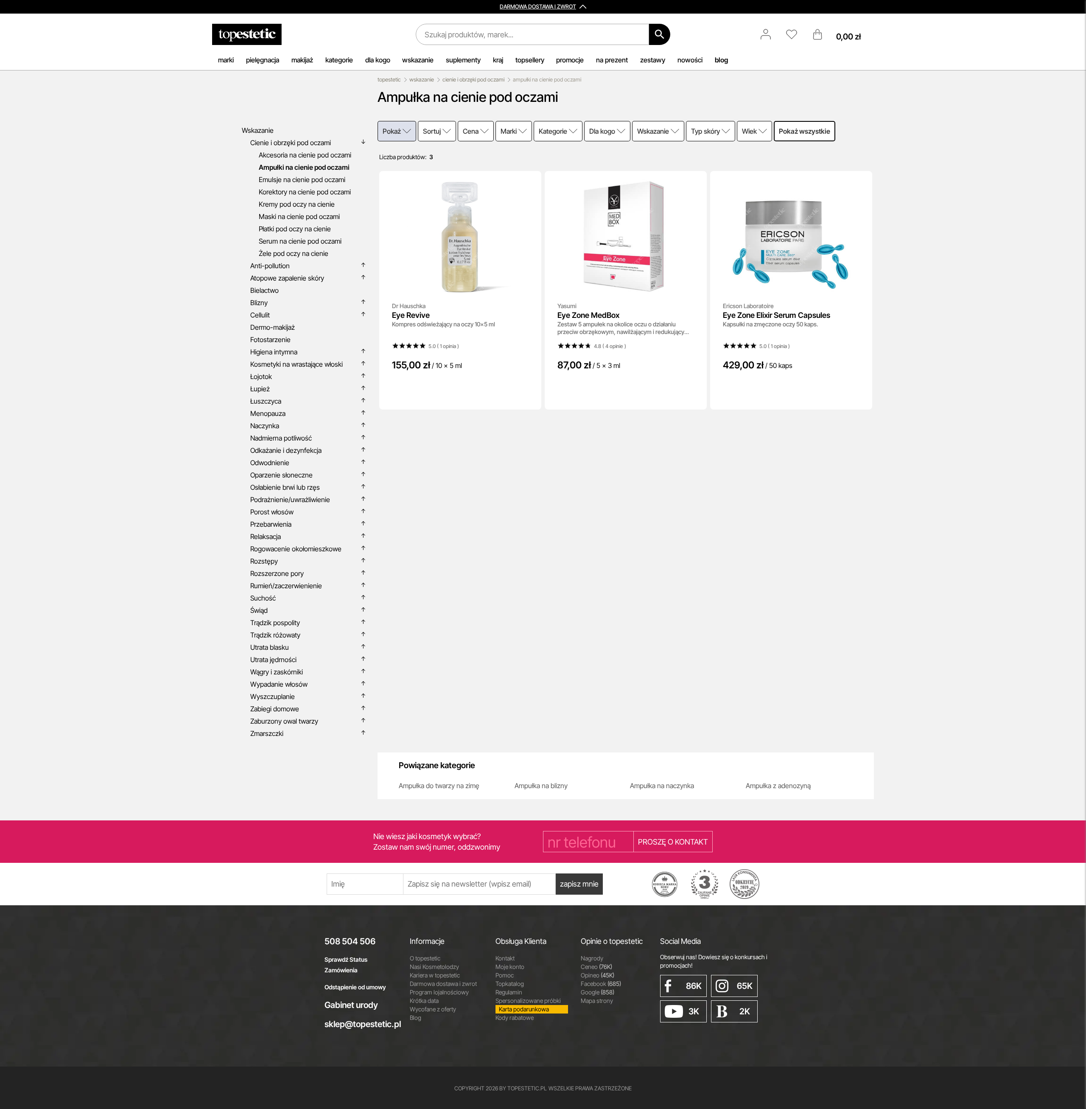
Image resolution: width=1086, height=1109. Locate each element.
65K (745, 986)
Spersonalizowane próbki (528, 1000)
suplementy (463, 60)
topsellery (529, 60)
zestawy (652, 60)
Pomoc (504, 975)
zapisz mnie (579, 883)
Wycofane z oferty (433, 1009)
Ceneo (596, 966)
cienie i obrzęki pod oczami (473, 79)
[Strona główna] (247, 34)
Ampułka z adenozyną (778, 785)
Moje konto (509, 966)
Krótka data (424, 1000)
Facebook (601, 983)
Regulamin (508, 992)
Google (597, 992)
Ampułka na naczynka (662, 785)
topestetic (389, 79)
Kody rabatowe (514, 1017)
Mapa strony (597, 1000)
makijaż (302, 60)
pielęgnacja (262, 60)
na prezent (612, 60)
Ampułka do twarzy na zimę (439, 785)
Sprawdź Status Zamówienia (346, 965)
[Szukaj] (659, 34)
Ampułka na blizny (541, 785)
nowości (690, 60)
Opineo (597, 975)
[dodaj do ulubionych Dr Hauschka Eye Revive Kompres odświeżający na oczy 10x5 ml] (529, 183)
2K (744, 1011)
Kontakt (505, 958)
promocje (570, 60)
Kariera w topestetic (435, 975)
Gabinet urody (351, 1005)
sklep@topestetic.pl (361, 1024)
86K (694, 986)
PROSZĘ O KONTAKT (673, 841)
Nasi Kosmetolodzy (434, 966)
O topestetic (425, 958)
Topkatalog (509, 983)
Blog (415, 1017)
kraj (498, 60)
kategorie (339, 60)
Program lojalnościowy (439, 992)
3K (694, 1011)
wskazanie (418, 60)
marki (226, 60)
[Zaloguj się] (770, 34)
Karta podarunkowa (524, 1009)
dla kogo (377, 60)
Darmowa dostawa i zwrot (443, 983)
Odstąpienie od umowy (355, 987)
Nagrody (592, 958)
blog (721, 60)
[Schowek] (796, 34)
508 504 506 (350, 941)
